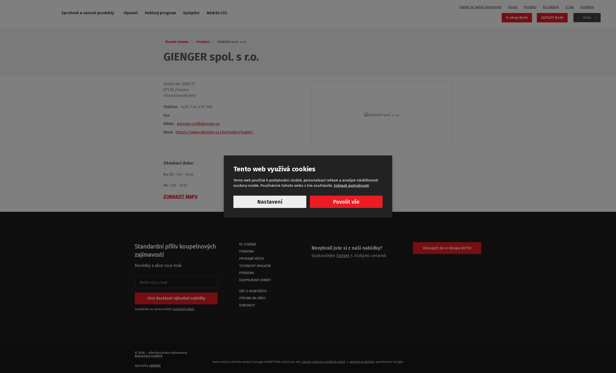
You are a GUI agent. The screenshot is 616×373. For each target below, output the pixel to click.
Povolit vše (346, 202)
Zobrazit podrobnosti (351, 185)
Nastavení (269, 202)
